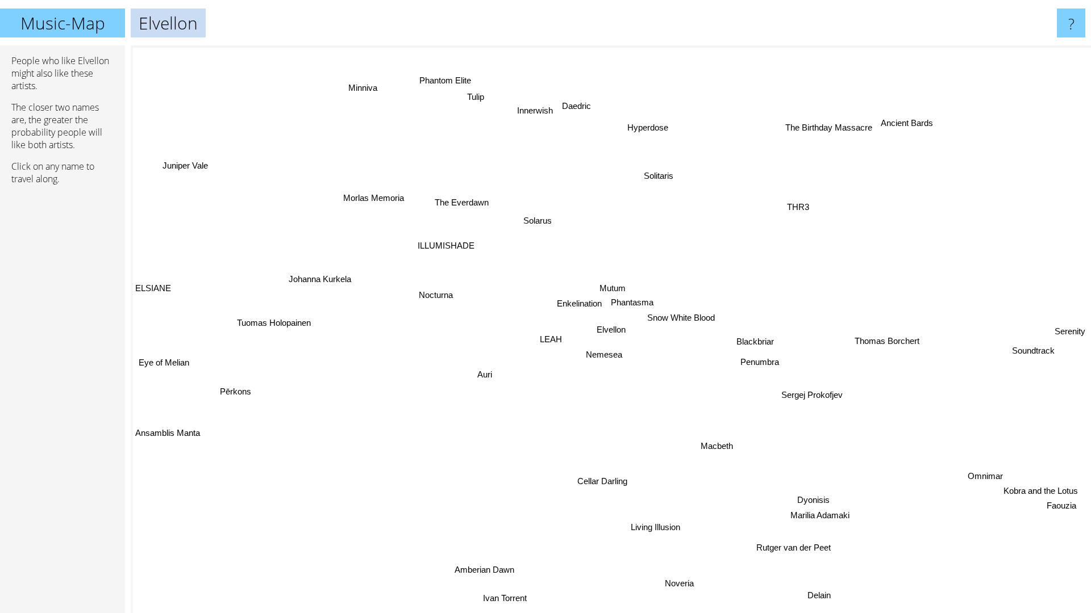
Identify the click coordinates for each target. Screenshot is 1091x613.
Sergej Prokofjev (813, 393)
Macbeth (720, 445)
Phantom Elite (451, 78)
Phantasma (631, 302)
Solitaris (655, 175)
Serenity (1070, 331)
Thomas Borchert (887, 340)
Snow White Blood (682, 317)
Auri (484, 375)
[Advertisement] (62, 367)
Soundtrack (1033, 349)
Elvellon (611, 329)
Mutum (612, 288)
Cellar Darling (601, 481)
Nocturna (435, 295)
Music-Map (62, 23)
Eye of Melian (164, 361)
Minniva (358, 89)
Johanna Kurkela (320, 278)
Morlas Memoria (371, 199)
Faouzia (1059, 508)
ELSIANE (153, 286)
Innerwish (532, 110)
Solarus (536, 221)
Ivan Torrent (503, 598)
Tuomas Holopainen (273, 322)
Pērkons (235, 390)
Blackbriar (755, 341)
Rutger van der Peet (794, 547)
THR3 (796, 206)
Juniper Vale (185, 165)
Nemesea (606, 354)
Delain (822, 594)
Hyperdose (643, 127)
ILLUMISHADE (445, 245)
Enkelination (578, 303)
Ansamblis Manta (167, 431)
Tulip (483, 94)
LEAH (551, 340)
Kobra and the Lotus (1038, 493)
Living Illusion (656, 527)
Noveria (685, 582)
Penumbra (761, 361)
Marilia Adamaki (819, 515)
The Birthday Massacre (837, 134)
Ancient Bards (901, 119)
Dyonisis (813, 501)
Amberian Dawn (487, 571)
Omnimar (983, 478)
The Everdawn (460, 203)
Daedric (573, 106)
